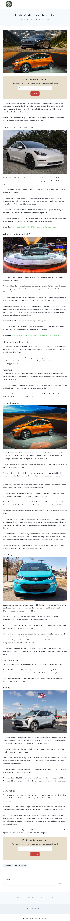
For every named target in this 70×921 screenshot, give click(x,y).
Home (53, 897)
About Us (16, 897)
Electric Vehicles (20, 865)
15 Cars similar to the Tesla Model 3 (44, 227)
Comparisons (8, 865)
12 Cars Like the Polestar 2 (49, 335)
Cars (47, 19)
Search (7, 879)
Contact (47, 897)
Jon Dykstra (27, 19)
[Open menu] (63, 4)
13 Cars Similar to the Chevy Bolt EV (25, 335)
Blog (42, 897)
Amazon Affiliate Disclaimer (30, 897)
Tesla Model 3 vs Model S (21, 227)
